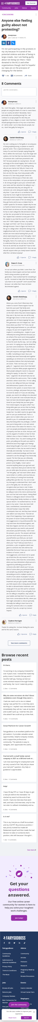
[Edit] (36, 15)
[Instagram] (9, 943)
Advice (24, 8)
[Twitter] (14, 943)
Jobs (16, 8)
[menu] (2, 2)
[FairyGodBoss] (14, 938)
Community (6, 8)
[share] (26, 75)
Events (33, 8)
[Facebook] (4, 943)
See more (31, 850)
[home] (12, 4)
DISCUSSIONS (8, 15)
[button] (36, 14)
